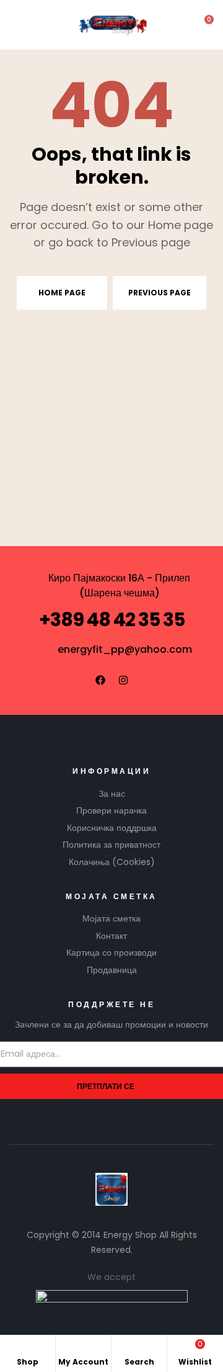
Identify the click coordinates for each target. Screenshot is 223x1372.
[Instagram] (123, 680)
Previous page (159, 292)
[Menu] (19, 25)
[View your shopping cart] (200, 25)
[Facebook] (100, 680)
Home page (61, 292)
